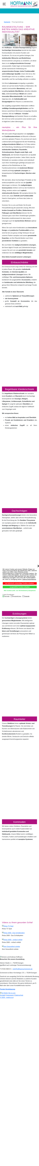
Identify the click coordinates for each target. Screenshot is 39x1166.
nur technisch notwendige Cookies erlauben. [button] (19, 583)
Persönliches (16, 596)
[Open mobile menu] (3, 4)
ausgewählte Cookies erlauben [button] (20, 587)
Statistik (26, 596)
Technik (6, 596)
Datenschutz (19, 995)
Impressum (10, 995)
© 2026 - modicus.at (6, 997)
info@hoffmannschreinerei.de (22, 969)
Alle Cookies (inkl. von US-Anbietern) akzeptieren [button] (20, 590)
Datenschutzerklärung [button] (29, 579)
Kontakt (2, 995)
